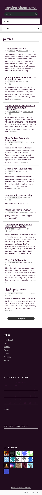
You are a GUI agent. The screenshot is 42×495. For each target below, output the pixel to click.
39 (10, 200)
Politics (6, 350)
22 (10, 173)
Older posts (21, 318)
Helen (12, 82)
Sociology (7, 356)
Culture (6, 353)
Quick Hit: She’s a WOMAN (18, 210)
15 (10, 231)
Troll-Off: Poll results (15, 260)
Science (7, 346)
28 (10, 84)
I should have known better (18, 169)
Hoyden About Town (21, 8)
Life (5, 343)
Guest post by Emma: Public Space (15, 290)
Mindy (12, 51)
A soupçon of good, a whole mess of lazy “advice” (18, 226)
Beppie (12, 212)
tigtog (12, 229)
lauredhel (14, 112)
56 (10, 295)
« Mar (6, 409)
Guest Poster (15, 142)
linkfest (6, 360)
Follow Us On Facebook (16, 426)
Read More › (17, 99)
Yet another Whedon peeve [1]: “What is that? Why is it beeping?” (20, 107)
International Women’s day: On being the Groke (20, 78)
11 (11, 144)
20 (10, 114)
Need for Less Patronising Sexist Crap (18, 139)
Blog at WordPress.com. (21, 488)
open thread (8, 340)
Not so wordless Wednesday (18, 195)
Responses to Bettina (15, 48)
